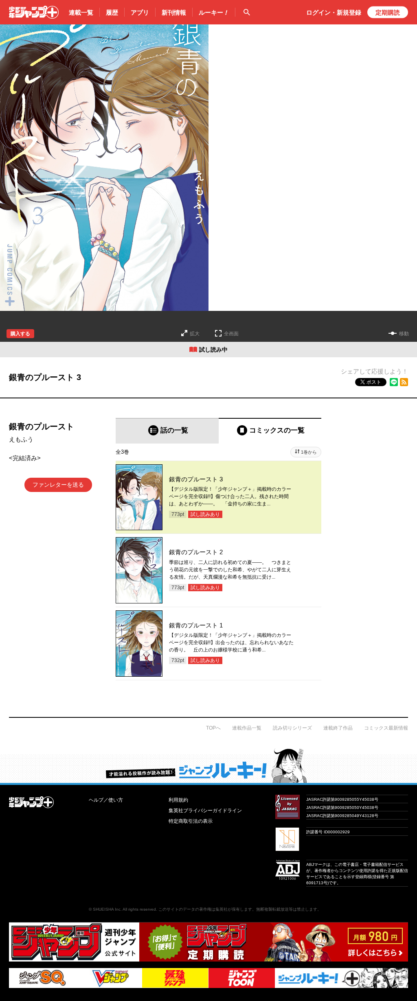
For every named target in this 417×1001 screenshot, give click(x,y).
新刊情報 (174, 12)
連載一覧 (81, 12)
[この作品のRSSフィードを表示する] (404, 382)
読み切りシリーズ (292, 728)
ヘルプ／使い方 (106, 800)
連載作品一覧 (246, 728)
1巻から (309, 452)
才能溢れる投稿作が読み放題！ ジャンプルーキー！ (208, 765)
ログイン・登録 (333, 12)
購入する (20, 334)
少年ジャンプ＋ (34, 12)
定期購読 (387, 12)
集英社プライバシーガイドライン (205, 810)
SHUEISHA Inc (107, 909)
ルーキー (214, 12)
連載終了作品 (338, 728)
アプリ (140, 12)
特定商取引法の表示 (191, 821)
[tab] (167, 431)
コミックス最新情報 (386, 728)
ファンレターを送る (58, 484)
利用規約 (178, 800)
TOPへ (213, 728)
